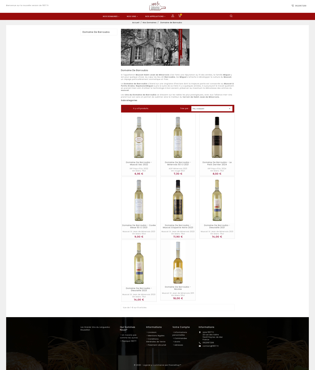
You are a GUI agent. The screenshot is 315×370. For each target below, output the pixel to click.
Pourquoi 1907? (129, 341)
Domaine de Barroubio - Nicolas (178, 288)
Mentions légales (156, 335)
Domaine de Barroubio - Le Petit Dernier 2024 (217, 163)
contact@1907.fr (211, 346)
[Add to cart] (136, 157)
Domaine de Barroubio (96, 32)
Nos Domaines (111, 16)
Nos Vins (132, 16)
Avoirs (177, 341)
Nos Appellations (155, 16)
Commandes (180, 338)
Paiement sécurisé (157, 345)
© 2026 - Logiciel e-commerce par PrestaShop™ (157, 365)
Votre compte (181, 327)
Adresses (178, 345)
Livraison (152, 332)
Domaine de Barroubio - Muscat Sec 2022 (139, 163)
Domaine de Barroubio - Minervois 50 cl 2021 (178, 163)
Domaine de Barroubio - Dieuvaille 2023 (139, 289)
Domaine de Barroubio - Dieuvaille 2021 (217, 226)
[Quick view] (141, 157)
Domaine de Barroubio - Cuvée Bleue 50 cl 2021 (139, 226)
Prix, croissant (212, 108)
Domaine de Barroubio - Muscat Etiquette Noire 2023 (178, 226)
